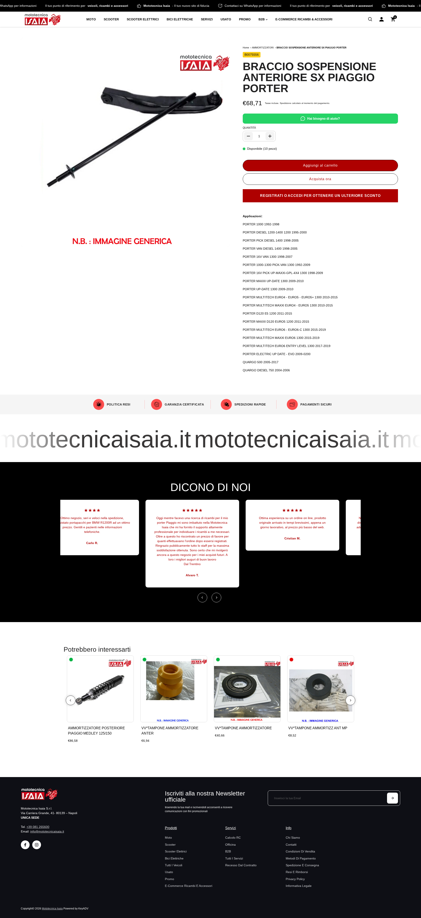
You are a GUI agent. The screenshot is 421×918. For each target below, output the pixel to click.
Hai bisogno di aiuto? (323, 118)
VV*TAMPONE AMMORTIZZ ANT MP (317, 728)
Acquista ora (320, 179)
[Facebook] (25, 844)
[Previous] (202, 597)
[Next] (216, 597)
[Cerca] (370, 19)
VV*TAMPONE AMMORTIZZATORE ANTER (169, 730)
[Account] (381, 19)
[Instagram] (36, 844)
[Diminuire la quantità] (248, 136)
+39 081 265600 (38, 827)
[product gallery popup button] (221, 242)
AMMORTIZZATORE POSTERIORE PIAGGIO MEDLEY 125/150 (96, 730)
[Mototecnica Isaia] (51, 19)
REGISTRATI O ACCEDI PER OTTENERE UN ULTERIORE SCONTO (320, 195)
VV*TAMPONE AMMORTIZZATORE (243, 728)
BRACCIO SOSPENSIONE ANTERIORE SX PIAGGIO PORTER (309, 77)
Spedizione (285, 103)
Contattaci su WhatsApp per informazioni (28, 5)
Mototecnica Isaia (52, 908)
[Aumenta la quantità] (270, 136)
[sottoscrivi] (392, 798)
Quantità (249, 127)
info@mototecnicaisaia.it (47, 831)
